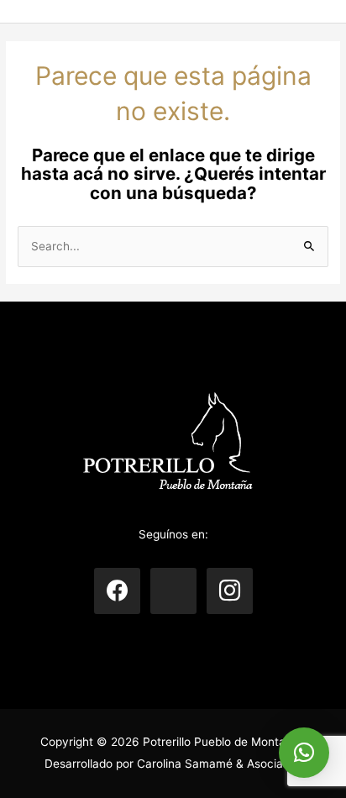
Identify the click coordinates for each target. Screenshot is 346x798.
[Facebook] (117, 589)
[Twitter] (173, 589)
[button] (304, 752)
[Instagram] (230, 589)
